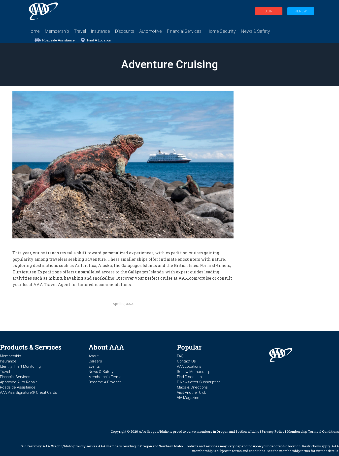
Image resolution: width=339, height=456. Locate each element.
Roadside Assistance (58, 40)
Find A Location (99, 40)
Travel (5, 371)
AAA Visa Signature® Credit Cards (28, 392)
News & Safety (101, 371)
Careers (95, 361)
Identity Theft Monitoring (20, 366)
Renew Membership (193, 371)
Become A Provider (105, 382)
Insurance (8, 361)
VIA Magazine (188, 397)
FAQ (180, 356)
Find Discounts (189, 377)
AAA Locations (189, 366)
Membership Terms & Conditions (313, 431)
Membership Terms (105, 377)
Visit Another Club (191, 392)
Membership (10, 356)
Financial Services (15, 377)
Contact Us (186, 361)
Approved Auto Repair (18, 382)
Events (94, 366)
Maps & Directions (192, 387)
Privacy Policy (273, 431)
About (94, 356)
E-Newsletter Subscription (199, 382)
